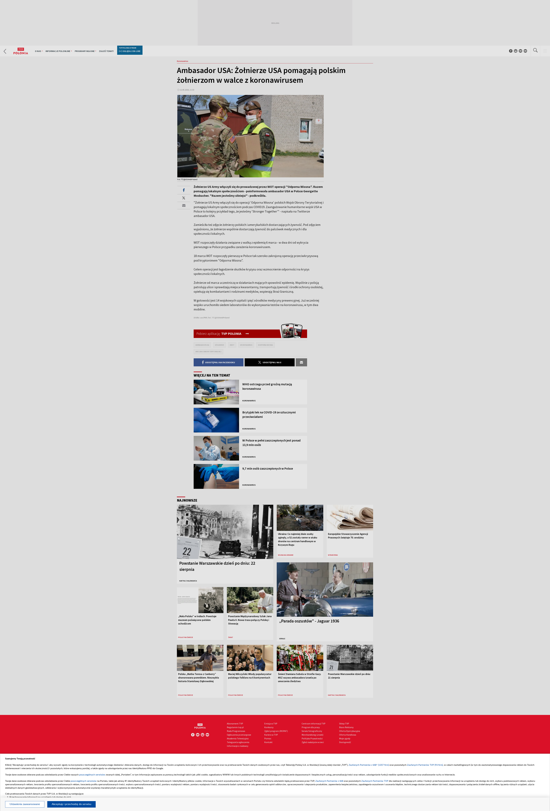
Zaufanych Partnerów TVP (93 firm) (425, 765)
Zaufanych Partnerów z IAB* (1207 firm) (369, 765)
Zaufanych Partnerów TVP (374, 781)
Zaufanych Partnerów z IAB (329, 781)
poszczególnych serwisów (92, 775)
